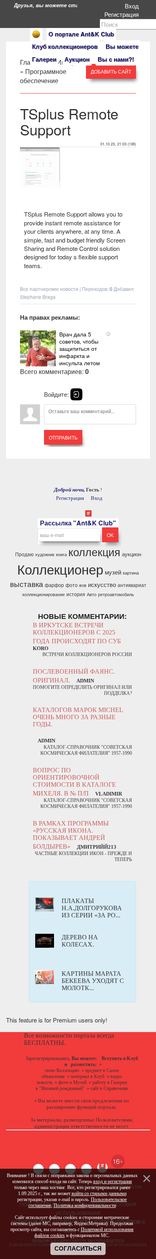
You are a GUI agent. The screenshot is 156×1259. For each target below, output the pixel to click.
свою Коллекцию (62, 1070)
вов (82, 585)
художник (44, 554)
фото (72, 584)
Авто (91, 594)
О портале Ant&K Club (81, 34)
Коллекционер (60, 568)
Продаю (24, 554)
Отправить (63, 437)
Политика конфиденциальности (85, 1205)
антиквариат (132, 584)
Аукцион (77, 59)
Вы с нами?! (116, 59)
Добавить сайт (111, 71)
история (75, 594)
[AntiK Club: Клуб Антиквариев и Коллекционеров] (36, 34)
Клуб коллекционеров (65, 46)
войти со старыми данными (99, 1193)
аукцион (131, 554)
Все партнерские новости (49, 288)
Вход (133, 6)
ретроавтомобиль (116, 594)
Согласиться (78, 1248)
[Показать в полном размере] (40, 186)
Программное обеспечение (43, 76)
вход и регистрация (112, 1181)
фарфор (54, 584)
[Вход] (76, 394)
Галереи (44, 59)
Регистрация (123, 14)
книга (61, 554)
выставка (26, 584)
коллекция (94, 551)
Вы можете (122, 46)
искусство (102, 584)
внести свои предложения (93, 1101)
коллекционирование (43, 594)
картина (131, 573)
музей (113, 572)
